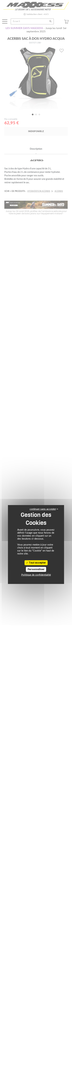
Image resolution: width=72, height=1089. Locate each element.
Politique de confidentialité (36, 575)
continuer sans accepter (43, 509)
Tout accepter (37, 562)
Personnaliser (36, 569)
